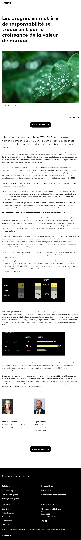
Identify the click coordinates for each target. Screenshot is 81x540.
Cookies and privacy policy (56, 529)
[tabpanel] (21, 495)
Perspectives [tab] (47, 486)
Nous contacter (8, 517)
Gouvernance (7, 521)
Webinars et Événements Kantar (53, 495)
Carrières (5, 509)
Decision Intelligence (10, 495)
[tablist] (40, 504)
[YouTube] (42, 521)
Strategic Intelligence (10, 499)
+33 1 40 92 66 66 (49, 517)
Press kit (5, 525)
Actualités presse (8, 513)
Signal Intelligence (9, 491)
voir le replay (62, 173)
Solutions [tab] (6, 486)
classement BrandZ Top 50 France (39, 137)
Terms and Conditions (36, 529)
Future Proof (46, 491)
